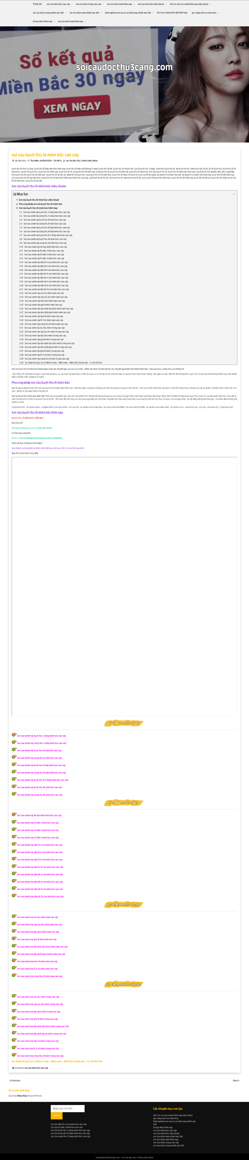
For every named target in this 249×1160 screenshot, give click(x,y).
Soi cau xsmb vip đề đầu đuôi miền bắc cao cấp (39, 816)
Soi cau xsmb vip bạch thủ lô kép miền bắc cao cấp (41, 766)
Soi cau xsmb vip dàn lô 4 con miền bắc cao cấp (39, 845)
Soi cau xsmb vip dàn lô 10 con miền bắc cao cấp (40, 867)
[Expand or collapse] (234, 194)
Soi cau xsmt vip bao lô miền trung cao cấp (38, 1041)
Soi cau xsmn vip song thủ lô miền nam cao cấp (39, 976)
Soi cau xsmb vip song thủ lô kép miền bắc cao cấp (41, 773)
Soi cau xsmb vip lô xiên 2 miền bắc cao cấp (38, 823)
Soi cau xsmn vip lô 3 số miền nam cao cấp (37, 969)
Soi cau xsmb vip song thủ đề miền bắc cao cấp (39, 795)
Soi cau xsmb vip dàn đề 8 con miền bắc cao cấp (40, 889)
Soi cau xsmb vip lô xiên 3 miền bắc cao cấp (38, 830)
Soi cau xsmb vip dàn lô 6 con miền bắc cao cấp (39, 852)
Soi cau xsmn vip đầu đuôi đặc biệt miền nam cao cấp (42, 947)
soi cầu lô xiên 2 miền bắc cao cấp (67, 1127)
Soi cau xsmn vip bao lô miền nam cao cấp (37, 962)
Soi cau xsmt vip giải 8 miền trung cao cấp (37, 1019)
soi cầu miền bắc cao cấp (58, 4)
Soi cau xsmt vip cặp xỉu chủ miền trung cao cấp (40, 1004)
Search (56, 1116)
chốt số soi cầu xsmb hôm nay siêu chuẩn (189, 4)
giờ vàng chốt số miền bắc (204, 13)
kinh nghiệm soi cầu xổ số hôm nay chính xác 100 (128, 13)
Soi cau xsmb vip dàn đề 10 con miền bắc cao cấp (40, 897)
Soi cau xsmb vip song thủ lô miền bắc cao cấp (39, 758)
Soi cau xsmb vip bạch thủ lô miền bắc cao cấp (39, 751)
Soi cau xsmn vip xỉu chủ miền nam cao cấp (37, 917)
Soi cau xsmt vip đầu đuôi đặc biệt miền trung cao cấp (43, 1027)
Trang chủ (37, 4)
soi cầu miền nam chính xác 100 (84, 13)
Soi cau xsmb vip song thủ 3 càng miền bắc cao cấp (41, 743)
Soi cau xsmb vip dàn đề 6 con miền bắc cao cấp (40, 882)
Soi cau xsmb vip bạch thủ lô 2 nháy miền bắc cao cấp (42, 780)
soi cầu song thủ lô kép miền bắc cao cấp (70, 1134)
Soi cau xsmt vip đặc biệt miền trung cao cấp (38, 1012)
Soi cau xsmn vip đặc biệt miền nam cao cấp (38, 932)
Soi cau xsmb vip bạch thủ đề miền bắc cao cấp (39, 788)
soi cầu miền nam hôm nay (119, 4)
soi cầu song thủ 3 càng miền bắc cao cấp (70, 1137)
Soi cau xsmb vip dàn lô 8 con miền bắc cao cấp (39, 860)
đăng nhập (22, 1096)
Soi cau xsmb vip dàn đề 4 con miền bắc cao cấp (40, 875)
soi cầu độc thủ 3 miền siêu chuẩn (82, 161)
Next (236, 1081)
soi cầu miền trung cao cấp (88, 4)
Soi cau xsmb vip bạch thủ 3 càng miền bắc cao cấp (41, 736)
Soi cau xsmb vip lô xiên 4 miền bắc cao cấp (38, 838)
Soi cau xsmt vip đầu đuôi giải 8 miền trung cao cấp (41, 1034)
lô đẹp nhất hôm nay (42, 22)
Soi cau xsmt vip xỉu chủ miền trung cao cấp (38, 997)
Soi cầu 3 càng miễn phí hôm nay (172, 13)
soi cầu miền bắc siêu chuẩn (151, 4)
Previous (15, 1081)
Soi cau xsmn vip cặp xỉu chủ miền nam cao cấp (39, 925)
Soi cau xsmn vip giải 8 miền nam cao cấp (37, 940)
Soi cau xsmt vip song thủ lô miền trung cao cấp (40, 1056)
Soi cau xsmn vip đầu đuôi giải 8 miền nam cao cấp (41, 954)
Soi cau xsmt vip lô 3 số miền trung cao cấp (38, 1049)
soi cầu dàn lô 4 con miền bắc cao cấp (68, 1124)
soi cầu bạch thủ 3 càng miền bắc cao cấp (70, 1130)
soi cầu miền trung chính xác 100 (48, 13)
